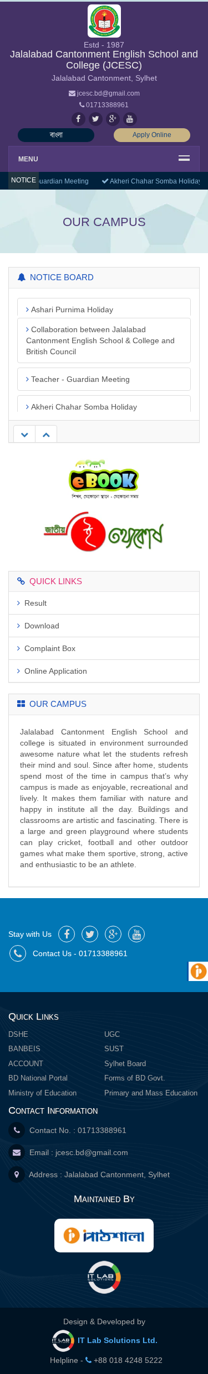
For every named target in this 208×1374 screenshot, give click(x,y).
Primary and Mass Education (150, 1093)
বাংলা (56, 135)
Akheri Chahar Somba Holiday (153, 181)
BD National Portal (38, 1078)
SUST (114, 1049)
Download (39, 625)
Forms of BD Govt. (134, 1078)
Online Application (53, 671)
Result (33, 603)
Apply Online (152, 135)
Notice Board (60, 277)
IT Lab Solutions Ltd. (116, 1340)
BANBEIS (24, 1049)
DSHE (18, 1034)
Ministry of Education (42, 1093)
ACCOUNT (25, 1064)
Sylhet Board (125, 1064)
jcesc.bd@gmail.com (91, 1152)
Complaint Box (47, 648)
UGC (112, 1034)
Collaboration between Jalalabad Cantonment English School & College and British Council (100, 321)
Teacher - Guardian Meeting (79, 360)
